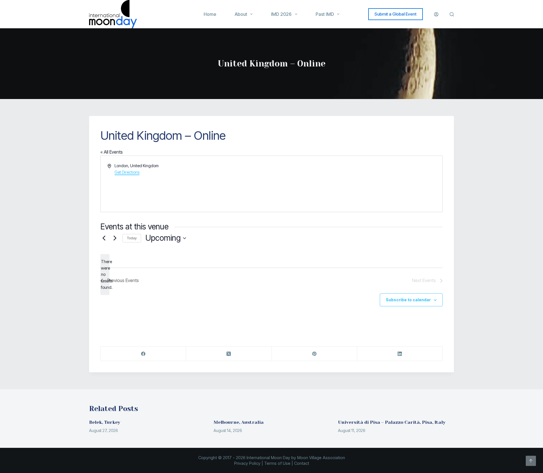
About (241, 14)
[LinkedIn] (400, 354)
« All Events (111, 152)
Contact (301, 463)
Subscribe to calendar (408, 299)
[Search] (452, 14)
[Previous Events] (103, 238)
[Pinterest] (314, 354)
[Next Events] (114, 238)
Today (132, 238)
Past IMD (325, 14)
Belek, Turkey (104, 422)
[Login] (436, 14)
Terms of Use (277, 463)
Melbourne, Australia (239, 422)
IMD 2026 (281, 14)
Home (210, 14)
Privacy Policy (247, 463)
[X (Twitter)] (229, 354)
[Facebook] (143, 354)
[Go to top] (531, 461)
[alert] (104, 274)
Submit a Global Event (395, 14)
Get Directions (127, 172)
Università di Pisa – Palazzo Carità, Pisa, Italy (391, 422)
